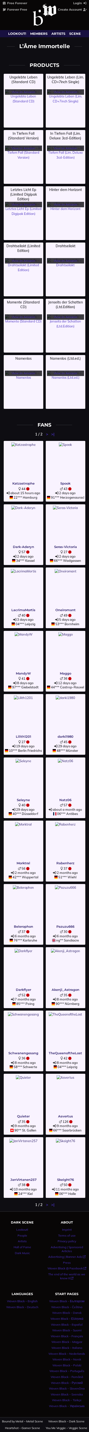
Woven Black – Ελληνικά (66, 1318)
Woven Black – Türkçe (67, 1400)
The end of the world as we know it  (66, 1276)
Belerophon (23, 926)
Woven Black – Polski (66, 1365)
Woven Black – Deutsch (22, 1307)
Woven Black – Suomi (67, 1330)
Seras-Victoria (65, 547)
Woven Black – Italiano (66, 1348)
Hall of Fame (22, 1247)
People (22, 1235)
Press (67, 1262)
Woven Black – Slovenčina (67, 1388)
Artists (58, 34)
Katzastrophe (23, 483)
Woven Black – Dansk (67, 1313)
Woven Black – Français (67, 1336)
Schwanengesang (23, 1053)
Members (38, 34)
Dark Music (22, 1253)
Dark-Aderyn (23, 547)
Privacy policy (67, 1241)
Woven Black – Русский (67, 1383)
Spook (65, 483)
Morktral (23, 863)
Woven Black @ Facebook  (66, 1268)
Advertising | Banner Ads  (67, 1257)
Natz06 (65, 800)
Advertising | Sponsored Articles (67, 1249)
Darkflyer (23, 990)
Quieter (23, 1116)
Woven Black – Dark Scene (66, 1421)
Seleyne (23, 800)
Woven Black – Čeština (66, 1307)
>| (52, 434)
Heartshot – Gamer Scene (22, 1428)
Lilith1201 (23, 736)
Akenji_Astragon (65, 990)
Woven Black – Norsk (66, 1359)
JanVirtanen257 (23, 1180)
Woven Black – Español (67, 1324)
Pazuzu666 (65, 926)
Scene (75, 34)
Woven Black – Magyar (66, 1342)
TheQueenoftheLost (65, 1053)
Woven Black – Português (66, 1371)
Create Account (70, 9)
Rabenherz (65, 863)
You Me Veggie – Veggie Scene (67, 1428)
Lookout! (17, 34)
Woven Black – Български (67, 1301)
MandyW (23, 673)
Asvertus (65, 1116)
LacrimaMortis (23, 610)
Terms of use (67, 1235)
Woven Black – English (22, 1301)
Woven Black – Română (67, 1377)
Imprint (67, 1229)
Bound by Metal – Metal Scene (23, 1421)
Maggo (65, 673)
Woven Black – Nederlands (66, 1354)
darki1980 (65, 736)
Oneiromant (65, 610)
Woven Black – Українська (67, 1406)
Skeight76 (65, 1180)
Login (78, 3)
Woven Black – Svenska (67, 1394)
